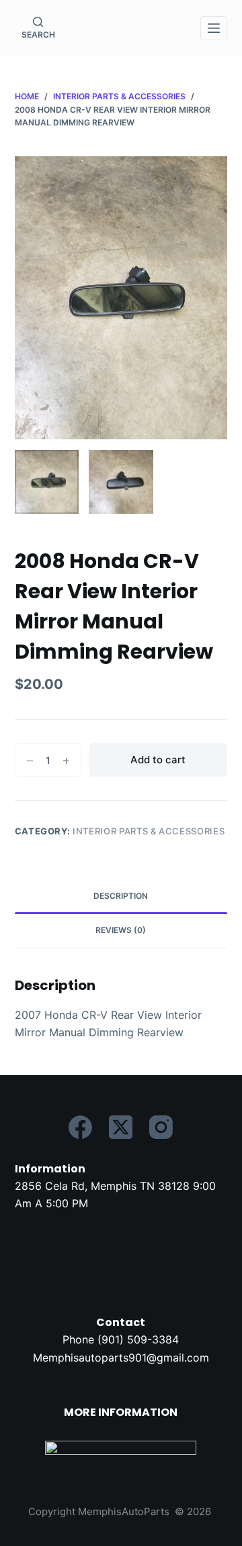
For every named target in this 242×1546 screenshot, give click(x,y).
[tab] (121, 896)
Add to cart (158, 759)
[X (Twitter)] (120, 1127)
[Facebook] (80, 1127)
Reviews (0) (120, 930)
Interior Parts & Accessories (149, 831)
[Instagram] (161, 1127)
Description (120, 896)
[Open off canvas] (213, 28)
